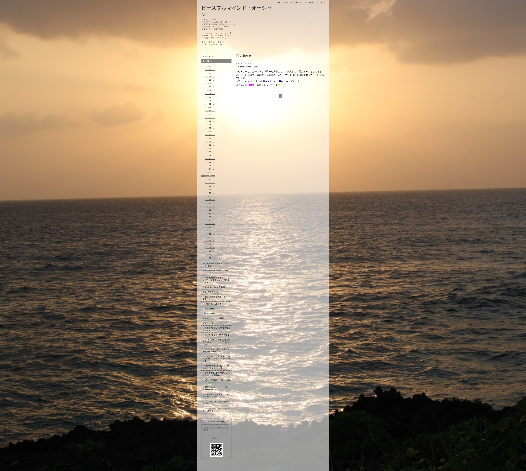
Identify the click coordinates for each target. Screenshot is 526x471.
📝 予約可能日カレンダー (213, 304)
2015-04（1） (210, 237)
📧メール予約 (208, 309)
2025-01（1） (210, 76)
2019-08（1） (210, 148)
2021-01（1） (210, 131)
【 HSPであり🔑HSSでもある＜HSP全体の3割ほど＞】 (216, 350)
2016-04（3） (210, 200)
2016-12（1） (210, 193)
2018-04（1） (210, 169)
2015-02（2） (210, 244)
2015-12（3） (210, 213)
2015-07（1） (210, 230)
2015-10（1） (210, 220)
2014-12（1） (210, 251)
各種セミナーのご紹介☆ (248, 66)
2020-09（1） (210, 135)
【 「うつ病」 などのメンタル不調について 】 (216, 402)
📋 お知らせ (208, 61)
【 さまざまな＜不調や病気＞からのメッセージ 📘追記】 (216, 374)
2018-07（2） (210, 162)
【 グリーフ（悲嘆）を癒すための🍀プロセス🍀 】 (216, 381)
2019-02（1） (210, 155)
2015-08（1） (210, 227)
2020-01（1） (210, 141)
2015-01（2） (210, 247)
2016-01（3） (210, 210)
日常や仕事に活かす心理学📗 (214, 287)
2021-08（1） (210, 124)
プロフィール (208, 323)
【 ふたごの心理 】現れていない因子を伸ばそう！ (216, 410)
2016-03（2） (210, 203)
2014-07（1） (210, 254)
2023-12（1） (210, 97)
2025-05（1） (210, 73)
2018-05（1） (210, 165)
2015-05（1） (210, 234)
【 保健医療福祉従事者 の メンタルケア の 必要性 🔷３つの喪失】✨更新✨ (216, 280)
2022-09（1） (210, 114)
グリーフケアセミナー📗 (213, 292)
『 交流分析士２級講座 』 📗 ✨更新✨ (216, 298)
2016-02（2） (210, 206)
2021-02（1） (210, 128)
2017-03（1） (210, 189)
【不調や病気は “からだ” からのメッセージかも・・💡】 (216, 367)
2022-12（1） (210, 107)
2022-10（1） (210, 111)
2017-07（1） (210, 183)
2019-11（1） (210, 145)
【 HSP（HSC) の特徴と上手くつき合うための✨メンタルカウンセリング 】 (216, 342)
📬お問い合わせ (209, 313)
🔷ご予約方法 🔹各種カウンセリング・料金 (216, 265)
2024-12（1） (210, 80)
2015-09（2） (210, 224)
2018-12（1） (210, 159)
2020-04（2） (210, 138)
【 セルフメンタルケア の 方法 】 (216, 335)
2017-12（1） (210, 176)
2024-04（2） (210, 87)
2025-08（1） (210, 70)
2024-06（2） (210, 83)
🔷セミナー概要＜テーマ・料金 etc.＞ (215, 272)
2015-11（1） (210, 217)
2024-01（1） (210, 94)
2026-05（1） (210, 66)
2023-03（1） (210, 100)
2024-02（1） (210, 90)
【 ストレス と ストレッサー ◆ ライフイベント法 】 (215, 395)
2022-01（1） (210, 121)
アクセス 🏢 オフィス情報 (213, 318)
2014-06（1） (210, 258)
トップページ (208, 56)
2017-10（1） (210, 179)
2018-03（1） (210, 172)
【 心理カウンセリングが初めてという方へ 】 (216, 329)
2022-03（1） (210, 118)
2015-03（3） (210, 241)
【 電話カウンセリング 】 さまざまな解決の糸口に (216, 388)
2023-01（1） (210, 104)
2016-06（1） (210, 196)
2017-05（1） (210, 186)
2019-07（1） (210, 152)
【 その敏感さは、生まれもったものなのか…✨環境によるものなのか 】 (216, 358)
